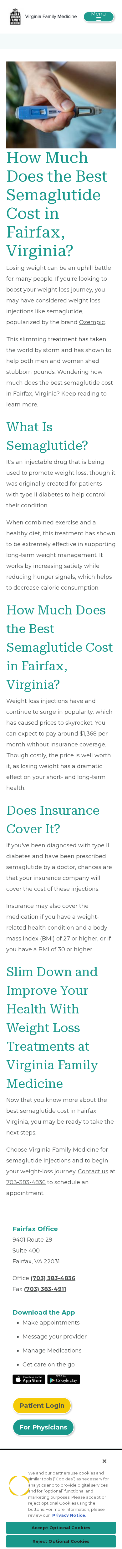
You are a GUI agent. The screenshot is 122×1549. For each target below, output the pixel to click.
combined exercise (52, 522)
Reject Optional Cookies (61, 1541)
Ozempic (92, 322)
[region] (61, 1499)
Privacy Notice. (69, 1515)
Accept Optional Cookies (61, 1527)
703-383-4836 (26, 1182)
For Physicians (43, 1427)
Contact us (93, 1171)
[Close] (104, 1461)
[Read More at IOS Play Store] (29, 1379)
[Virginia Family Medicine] (43, 16)
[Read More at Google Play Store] (63, 1379)
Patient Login (41, 1405)
